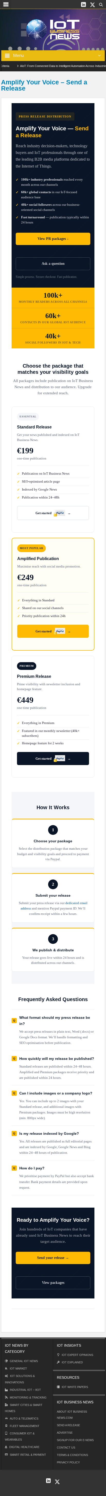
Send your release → (53, 1258)
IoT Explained (72, 1362)
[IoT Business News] (53, 29)
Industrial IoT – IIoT (25, 1389)
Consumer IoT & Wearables (19, 1436)
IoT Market (18, 1368)
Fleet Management (24, 1425)
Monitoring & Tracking (28, 1397)
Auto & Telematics (24, 1418)
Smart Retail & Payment (28, 1454)
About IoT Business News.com (72, 1414)
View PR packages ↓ (53, 239)
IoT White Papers (75, 1387)
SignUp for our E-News (75, 1440)
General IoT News (24, 1361)
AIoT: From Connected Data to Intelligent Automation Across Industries (55, 65)
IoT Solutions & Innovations (20, 1379)
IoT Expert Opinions (77, 1354)
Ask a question (53, 264)
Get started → (53, 513)
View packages (53, 1283)
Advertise (65, 1432)
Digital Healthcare (24, 1447)
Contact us (66, 1447)
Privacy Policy (68, 1462)
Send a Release (68, 1425)
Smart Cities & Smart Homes (23, 1408)
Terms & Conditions (72, 1454)
